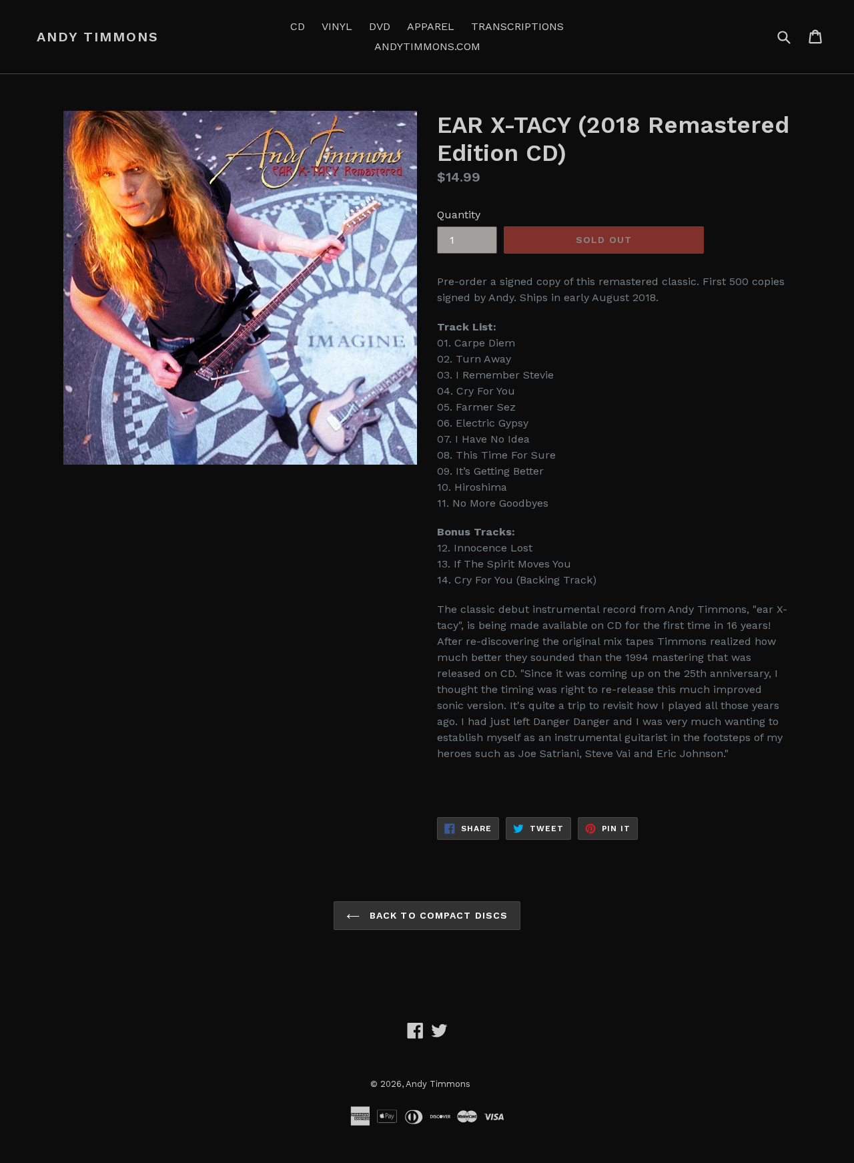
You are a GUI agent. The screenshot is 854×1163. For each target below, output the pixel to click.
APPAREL (430, 26)
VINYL (337, 26)
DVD (379, 26)
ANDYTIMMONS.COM (427, 46)
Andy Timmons (98, 37)
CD (297, 26)
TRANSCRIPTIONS (517, 26)
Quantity (458, 214)
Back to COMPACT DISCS (437, 915)
